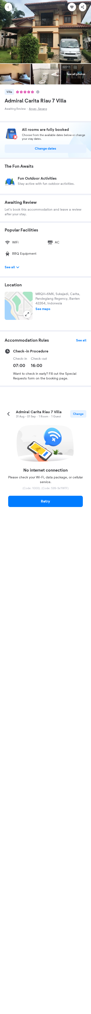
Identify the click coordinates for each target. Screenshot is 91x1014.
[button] (19, 306)
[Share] (82, 7)
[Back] (8, 7)
